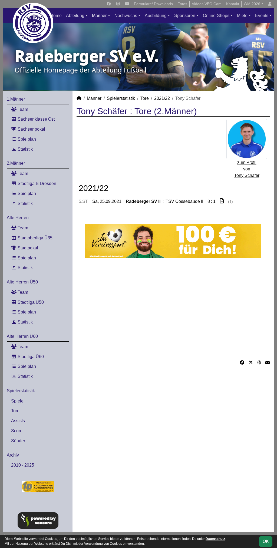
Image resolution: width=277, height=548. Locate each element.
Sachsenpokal (31, 129)
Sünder (18, 440)
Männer (99, 15)
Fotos (182, 4)
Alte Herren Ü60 (22, 336)
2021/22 (162, 98)
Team (22, 109)
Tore (15, 410)
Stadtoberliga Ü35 (34, 238)
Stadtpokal (27, 248)
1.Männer (16, 99)
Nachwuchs (125, 15)
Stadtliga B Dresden (36, 183)
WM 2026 (252, 4)
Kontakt (232, 4)
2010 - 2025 (22, 465)
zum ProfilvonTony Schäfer (246, 169)
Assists (18, 420)
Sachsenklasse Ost (36, 119)
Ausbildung (156, 15)
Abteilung (75, 15)
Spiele (17, 401)
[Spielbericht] (222, 201)
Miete (242, 15)
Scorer (17, 430)
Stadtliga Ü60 (30, 356)
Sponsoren (184, 15)
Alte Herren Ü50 (22, 282)
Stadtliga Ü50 (30, 302)
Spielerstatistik (21, 390)
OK (266, 541)
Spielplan (26, 139)
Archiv (13, 455)
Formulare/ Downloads (153, 4)
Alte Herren (18, 217)
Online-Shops (216, 15)
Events (261, 15)
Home (56, 15)
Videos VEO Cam (207, 4)
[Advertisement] (173, 308)
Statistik (25, 149)
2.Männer (16, 163)
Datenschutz (215, 539)
